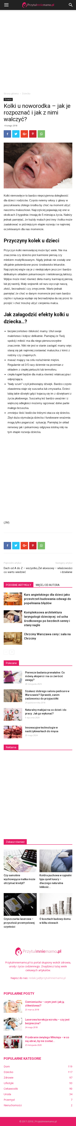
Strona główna (11, 93)
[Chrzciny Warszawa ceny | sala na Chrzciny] (13, 638)
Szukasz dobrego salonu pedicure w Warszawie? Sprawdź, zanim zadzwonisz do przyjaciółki (47, 695)
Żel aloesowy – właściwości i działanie (55, 570)
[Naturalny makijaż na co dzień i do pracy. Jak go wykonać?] (13, 714)
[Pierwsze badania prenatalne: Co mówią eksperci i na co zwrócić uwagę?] (13, 677)
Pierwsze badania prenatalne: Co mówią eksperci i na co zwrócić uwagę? (45, 676)
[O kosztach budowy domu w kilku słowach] (55, 904)
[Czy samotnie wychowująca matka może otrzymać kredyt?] (20, 860)
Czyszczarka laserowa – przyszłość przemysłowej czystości (19, 922)
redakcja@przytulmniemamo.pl (47, 978)
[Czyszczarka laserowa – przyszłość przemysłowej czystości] (20, 904)
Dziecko (26, 93)
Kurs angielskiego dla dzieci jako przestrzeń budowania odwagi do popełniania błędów (47, 599)
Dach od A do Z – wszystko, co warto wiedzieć (21, 570)
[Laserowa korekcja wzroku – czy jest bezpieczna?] (13, 1024)
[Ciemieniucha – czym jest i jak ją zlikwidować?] (13, 1006)
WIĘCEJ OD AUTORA (48, 585)
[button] (71, 5)
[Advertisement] (38, 50)
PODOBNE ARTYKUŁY (18, 585)
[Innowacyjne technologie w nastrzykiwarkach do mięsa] (13, 732)
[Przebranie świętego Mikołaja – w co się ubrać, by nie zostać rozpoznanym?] (13, 1041)
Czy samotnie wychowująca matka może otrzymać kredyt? (19, 879)
